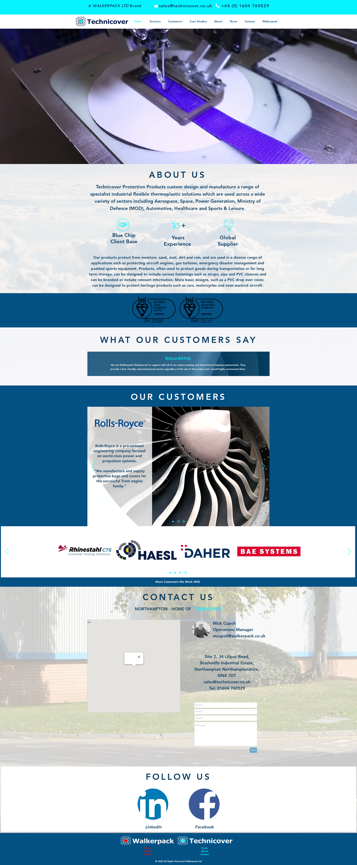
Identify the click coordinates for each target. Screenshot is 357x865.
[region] (177, 310)
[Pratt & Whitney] (178, 521)
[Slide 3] (186, 572)
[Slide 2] (180, 572)
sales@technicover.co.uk (227, 681)
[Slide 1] (170, 572)
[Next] (263, 466)
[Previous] (93, 466)
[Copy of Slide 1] (175, 572)
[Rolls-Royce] (173, 521)
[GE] (183, 521)
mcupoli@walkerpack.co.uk (239, 635)
